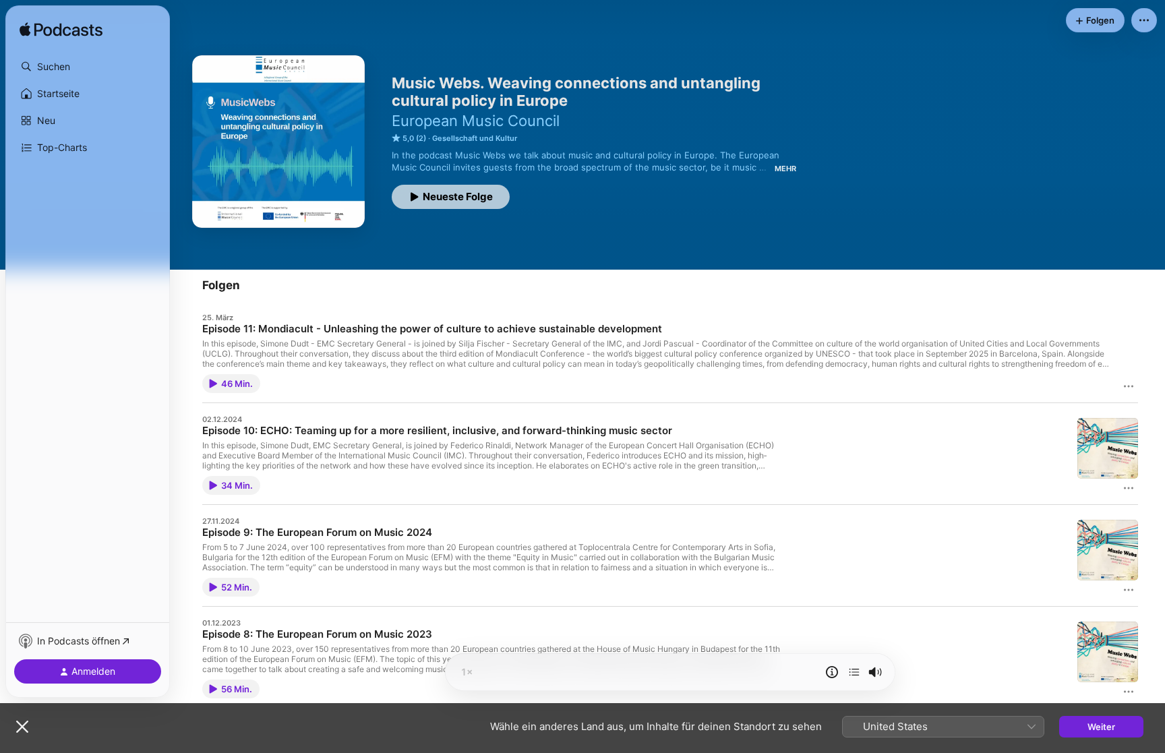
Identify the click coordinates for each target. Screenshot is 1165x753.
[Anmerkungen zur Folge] (832, 672)
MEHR (785, 168)
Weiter (1101, 726)
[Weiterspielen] (854, 672)
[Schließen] (22, 727)
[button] (87, 66)
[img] (61, 30)
